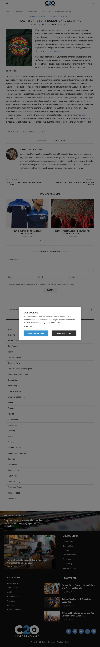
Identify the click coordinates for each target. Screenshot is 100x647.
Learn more (28, 326)
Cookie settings (64, 333)
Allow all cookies (36, 333)
